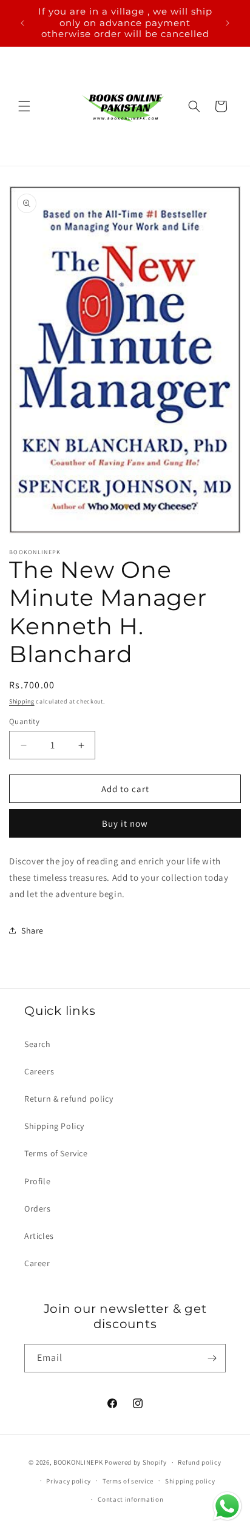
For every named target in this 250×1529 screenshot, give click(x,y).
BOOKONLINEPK (78, 1462)
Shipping (22, 701)
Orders (37, 1208)
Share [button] (32, 930)
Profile (37, 1181)
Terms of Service (56, 1153)
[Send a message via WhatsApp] (227, 1506)
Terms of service (128, 1481)
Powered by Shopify (135, 1462)
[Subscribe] (211, 1358)
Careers (39, 1071)
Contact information (130, 1499)
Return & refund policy (68, 1098)
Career (37, 1263)
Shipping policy (190, 1481)
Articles (39, 1235)
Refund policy (199, 1462)
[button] (24, 106)
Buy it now (125, 823)
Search (37, 1044)
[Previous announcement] (22, 23)
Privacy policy (68, 1481)
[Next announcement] (227, 23)
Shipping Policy (54, 1125)
